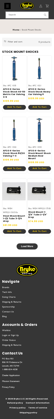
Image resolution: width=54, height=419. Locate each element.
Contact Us (8, 312)
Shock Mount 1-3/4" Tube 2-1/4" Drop (37, 215)
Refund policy (15, 402)
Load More (27, 246)
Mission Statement (11, 381)
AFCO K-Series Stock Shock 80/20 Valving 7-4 (14, 153)
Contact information (37, 402)
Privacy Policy (8, 387)
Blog (4, 317)
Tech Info (7, 292)
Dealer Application (11, 375)
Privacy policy (17, 407)
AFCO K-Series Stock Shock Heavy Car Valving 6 (39, 92)
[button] (7, 6)
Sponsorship (8, 307)
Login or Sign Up (10, 335)
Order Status (9, 340)
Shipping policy (28, 412)
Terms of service (37, 407)
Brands (5, 287)
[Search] (45, 15)
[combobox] (27, 15)
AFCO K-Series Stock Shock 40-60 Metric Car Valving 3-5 (14, 93)
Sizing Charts (9, 297)
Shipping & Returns (11, 302)
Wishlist (6, 330)
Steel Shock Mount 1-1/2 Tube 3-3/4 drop (14, 219)
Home (16, 30)
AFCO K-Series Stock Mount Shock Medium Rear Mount (39, 154)
